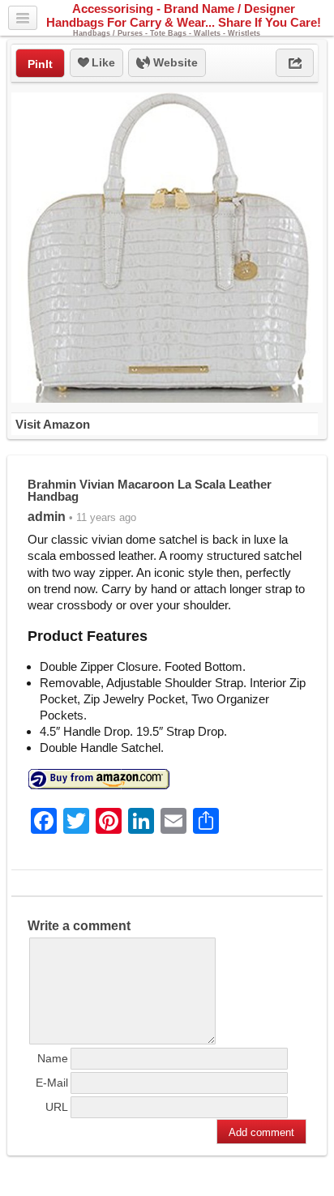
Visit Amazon (52, 424)
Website (174, 62)
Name (52, 1058)
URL (56, 1106)
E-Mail (52, 1082)
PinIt (40, 64)
